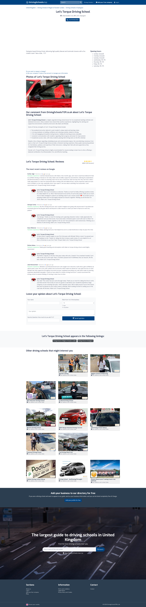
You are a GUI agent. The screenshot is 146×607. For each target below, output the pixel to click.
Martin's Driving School (34, 428)
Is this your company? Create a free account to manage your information (47, 73)
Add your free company (104, 2)
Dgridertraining (63, 373)
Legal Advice (61, 590)
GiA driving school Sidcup (99, 428)
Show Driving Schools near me (73, 553)
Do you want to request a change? (36, 71)
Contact (92, 589)
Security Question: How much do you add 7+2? (40, 317)
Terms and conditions (64, 589)
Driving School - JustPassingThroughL (70, 479)
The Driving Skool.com (66, 452)
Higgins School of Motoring (99, 373)
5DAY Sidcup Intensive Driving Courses (70, 428)
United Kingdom (31, 8)
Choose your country (33, 604)
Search (101, 549)
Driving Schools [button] (88, 2)
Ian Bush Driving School (66, 400)
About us (28, 589)
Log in (117, 2)
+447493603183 (73, 20)
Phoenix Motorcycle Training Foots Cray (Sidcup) (103, 480)
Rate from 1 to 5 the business (70, 300)
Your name (30, 300)
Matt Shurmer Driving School (36, 400)
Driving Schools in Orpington (74, 8)
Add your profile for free (73, 500)
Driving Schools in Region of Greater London (51, 8)
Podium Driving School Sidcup (36, 479)
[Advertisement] (97, 36)
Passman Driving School (34, 452)
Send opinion (79, 318)
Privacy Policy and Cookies (65, 592)
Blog (27, 594)
